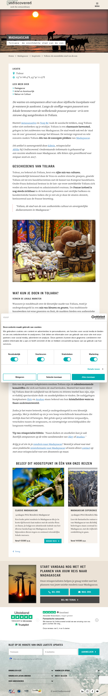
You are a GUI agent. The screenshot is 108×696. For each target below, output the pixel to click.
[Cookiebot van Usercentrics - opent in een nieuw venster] (93, 318)
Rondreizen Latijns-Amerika (20, 676)
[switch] (41, 359)
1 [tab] (52, 280)
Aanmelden (88, 652)
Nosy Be (44, 122)
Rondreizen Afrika (62, 671)
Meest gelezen (61, 676)
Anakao (40, 399)
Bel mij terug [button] (68, 600)
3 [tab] (56, 280)
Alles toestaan (88, 377)
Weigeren (19, 377)
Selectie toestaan (54, 377)
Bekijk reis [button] (51, 541)
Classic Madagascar (26, 510)
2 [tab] (54, 280)
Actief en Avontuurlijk (24, 91)
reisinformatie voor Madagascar (47, 448)
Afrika (16, 149)
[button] (54, 592)
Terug (17, 551)
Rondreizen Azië (15, 671)
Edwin (51, 145)
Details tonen (94, 369)
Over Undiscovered (16, 681)
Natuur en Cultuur (22, 94)
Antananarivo (28, 122)
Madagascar (19, 88)
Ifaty (29, 399)
